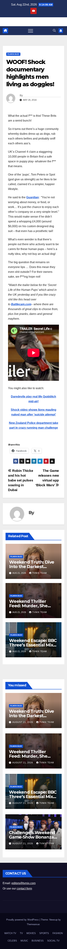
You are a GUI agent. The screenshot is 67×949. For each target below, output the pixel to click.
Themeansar (33, 924)
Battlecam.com (21, 304)
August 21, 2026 (23, 722)
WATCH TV (10, 933)
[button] (54, 30)
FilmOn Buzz (13, 54)
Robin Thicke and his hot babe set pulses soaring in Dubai (20, 480)
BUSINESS (38, 940)
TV (21, 933)
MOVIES (31, 933)
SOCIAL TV (53, 940)
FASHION (58, 933)
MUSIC (24, 940)
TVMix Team (39, 573)
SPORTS (44, 933)
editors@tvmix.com (23, 883)
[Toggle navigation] (30, 31)
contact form (24, 888)
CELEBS (12, 940)
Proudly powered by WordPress (22, 919)
